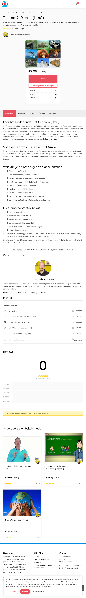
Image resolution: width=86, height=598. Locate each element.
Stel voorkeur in (38, 592)
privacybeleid (10, 587)
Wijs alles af (12, 591)
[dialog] (43, 299)
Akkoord (25, 591)
